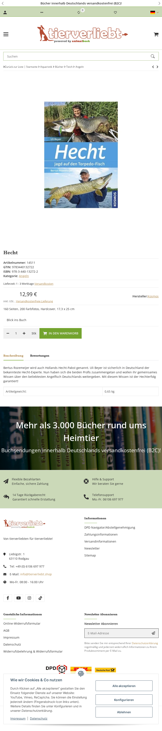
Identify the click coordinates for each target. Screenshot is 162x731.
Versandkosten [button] (43, 284)
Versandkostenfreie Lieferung (34, 301)
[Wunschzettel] (115, 12)
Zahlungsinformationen (101, 534)
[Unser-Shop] (24, 523)
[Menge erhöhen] (24, 333)
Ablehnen (124, 712)
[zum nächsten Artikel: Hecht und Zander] (153, 67)
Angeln (24, 276)
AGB (6, 630)
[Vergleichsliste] (78, 12)
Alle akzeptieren (124, 686)
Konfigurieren (124, 700)
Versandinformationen (100, 541)
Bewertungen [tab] (39, 356)
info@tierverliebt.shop (36, 574)
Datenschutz (38, 718)
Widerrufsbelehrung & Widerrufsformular (33, 651)
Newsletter (92, 548)
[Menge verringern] (7, 333)
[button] (3, 3)
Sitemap (90, 555)
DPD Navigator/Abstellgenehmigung (109, 527)
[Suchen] (154, 56)
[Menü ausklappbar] (5, 34)
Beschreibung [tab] (13, 356)
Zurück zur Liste (14, 67)
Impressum (18, 718)
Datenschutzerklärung (145, 643)
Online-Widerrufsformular (21, 623)
